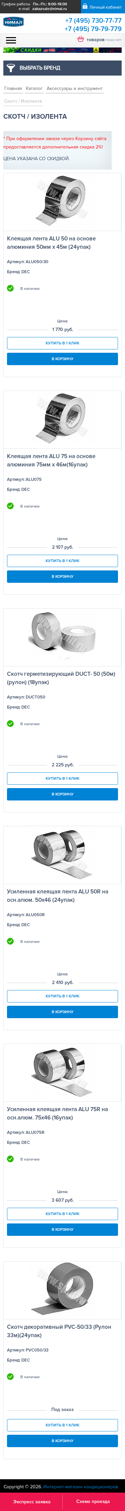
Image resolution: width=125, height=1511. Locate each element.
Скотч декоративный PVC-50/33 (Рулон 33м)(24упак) (59, 1331)
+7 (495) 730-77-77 (93, 21)
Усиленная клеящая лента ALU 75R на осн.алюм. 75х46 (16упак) (57, 1113)
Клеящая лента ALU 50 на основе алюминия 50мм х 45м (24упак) (51, 242)
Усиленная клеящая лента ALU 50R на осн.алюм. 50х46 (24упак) (57, 895)
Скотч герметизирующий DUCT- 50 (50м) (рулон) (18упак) (61, 678)
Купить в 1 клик (62, 343)
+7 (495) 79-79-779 (93, 29)
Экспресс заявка (32, 1502)
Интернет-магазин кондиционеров (80, 1487)
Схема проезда (93, 1501)
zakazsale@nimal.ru (49, 8)
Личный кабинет (105, 7)
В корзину (63, 358)
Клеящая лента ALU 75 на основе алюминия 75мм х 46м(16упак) (51, 460)
